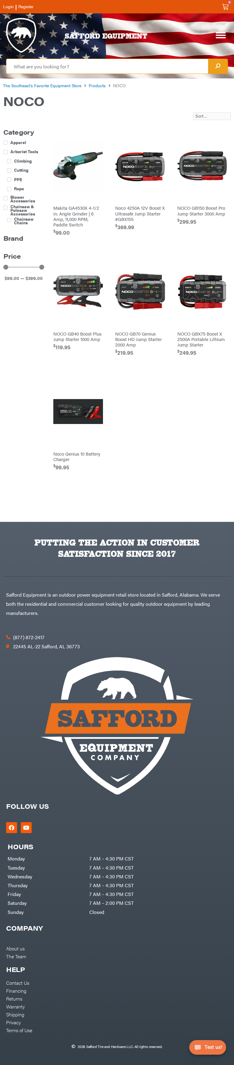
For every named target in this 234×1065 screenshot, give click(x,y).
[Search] (218, 66)
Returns (14, 998)
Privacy (13, 1022)
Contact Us (17, 982)
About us (15, 948)
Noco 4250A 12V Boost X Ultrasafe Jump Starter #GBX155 (140, 213)
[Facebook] (11, 827)
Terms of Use (19, 1030)
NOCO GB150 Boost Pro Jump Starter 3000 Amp (201, 210)
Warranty (15, 1006)
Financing (16, 990)
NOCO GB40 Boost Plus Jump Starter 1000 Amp (77, 336)
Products (97, 85)
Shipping (15, 1014)
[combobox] (107, 66)
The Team (16, 956)
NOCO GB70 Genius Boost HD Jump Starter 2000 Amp (138, 339)
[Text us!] (207, 1049)
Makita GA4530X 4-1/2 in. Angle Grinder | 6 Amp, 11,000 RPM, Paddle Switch (76, 216)
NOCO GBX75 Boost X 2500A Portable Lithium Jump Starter (201, 339)
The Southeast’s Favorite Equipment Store (42, 85)
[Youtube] (26, 827)
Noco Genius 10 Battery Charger (76, 456)
